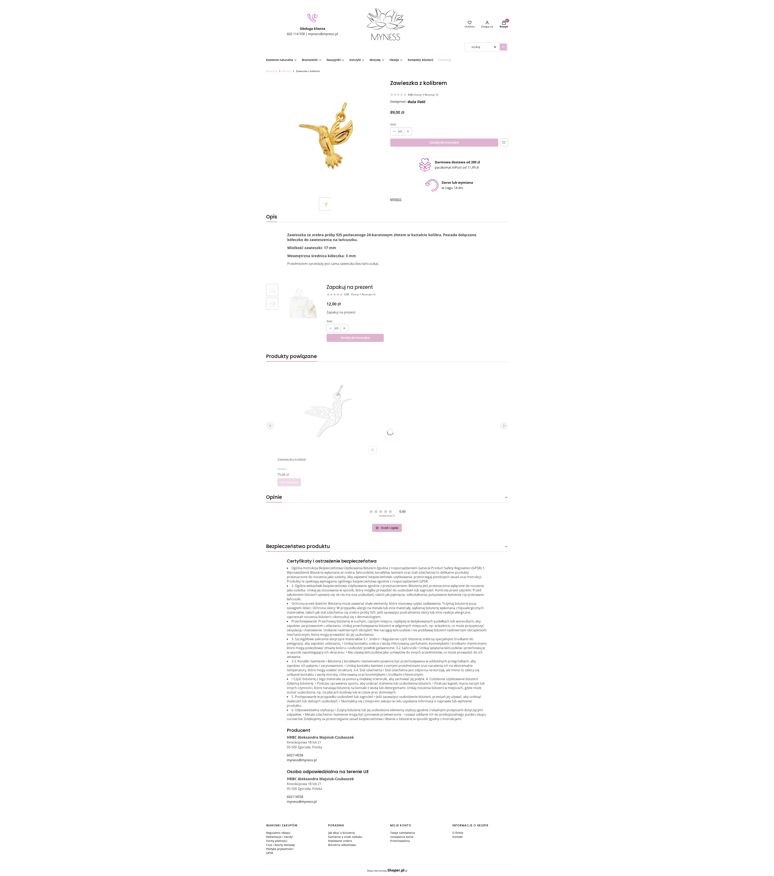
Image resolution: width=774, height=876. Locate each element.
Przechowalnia (400, 841)
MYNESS (396, 199)
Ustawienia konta (401, 837)
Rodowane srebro (340, 841)
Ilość (393, 124)
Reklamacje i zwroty (279, 837)
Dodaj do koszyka (444, 142)
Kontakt (457, 837)
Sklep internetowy (386, 870)
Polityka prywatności (279, 849)
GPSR (269, 853)
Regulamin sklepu (278, 833)
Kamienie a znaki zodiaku (345, 837)
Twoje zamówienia (402, 833)
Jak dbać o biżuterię (341, 833)
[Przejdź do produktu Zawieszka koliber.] (327, 410)
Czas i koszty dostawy (280, 845)
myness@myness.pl (302, 760)
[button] (503, 47)
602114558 (295, 755)
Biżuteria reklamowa (342, 845)
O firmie (457, 833)
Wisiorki (286, 71)
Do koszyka (289, 482)
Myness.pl (271, 71)
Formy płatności (276, 841)
